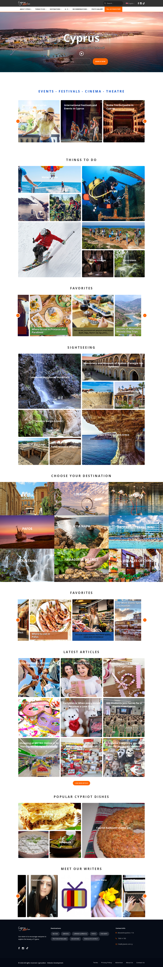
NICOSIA (55, 934)
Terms (95, 963)
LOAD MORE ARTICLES (81, 783)
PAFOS (94, 934)
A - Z (66, 9)
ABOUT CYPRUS (25, 9)
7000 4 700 (122, 938)
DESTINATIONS (55, 9)
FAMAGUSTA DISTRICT (91, 939)
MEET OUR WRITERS (81, 869)
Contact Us (140, 963)
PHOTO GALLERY (97, 9)
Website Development (55, 963)
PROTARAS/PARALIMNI (60, 939)
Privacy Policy (106, 963)
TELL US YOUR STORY (113, 9)
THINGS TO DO (40, 9)
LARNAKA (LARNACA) (80, 934)
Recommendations (80, 9)
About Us (129, 963)
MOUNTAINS (75, 939)
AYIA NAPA (104, 934)
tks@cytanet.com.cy (125, 944)
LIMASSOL (66, 934)
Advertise (119, 963)
